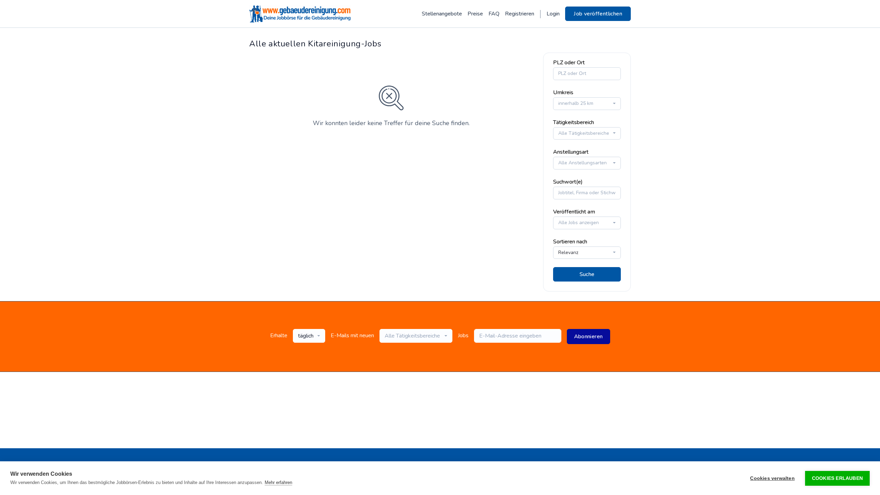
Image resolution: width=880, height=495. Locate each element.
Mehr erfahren (278, 482)
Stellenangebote (442, 14)
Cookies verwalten (772, 478)
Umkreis (563, 92)
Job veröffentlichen (598, 14)
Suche (587, 274)
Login (553, 14)
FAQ (493, 14)
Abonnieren (588, 336)
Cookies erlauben (837, 478)
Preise (475, 14)
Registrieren (519, 14)
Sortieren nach (570, 241)
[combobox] (587, 103)
